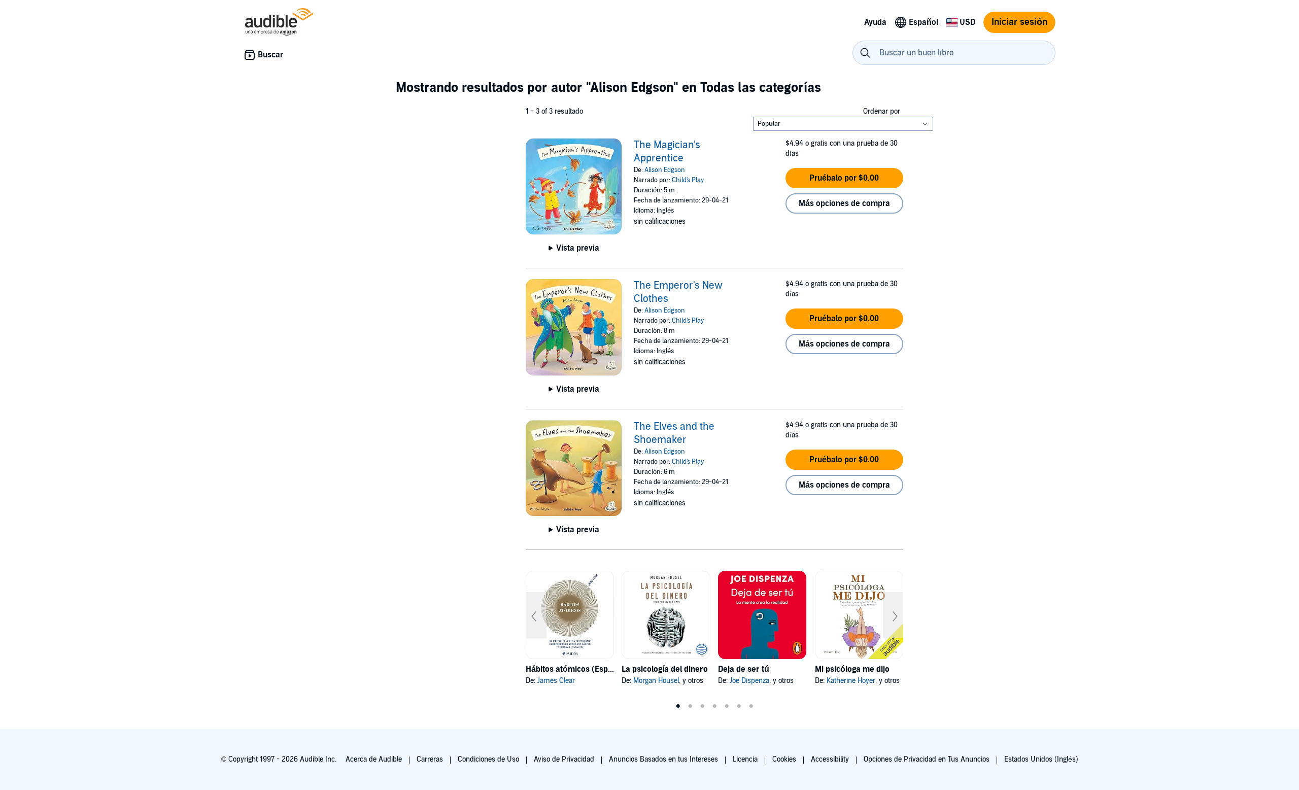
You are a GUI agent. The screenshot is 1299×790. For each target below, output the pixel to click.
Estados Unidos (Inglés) (1041, 759)
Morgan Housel (656, 680)
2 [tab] (690, 706)
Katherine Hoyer (851, 680)
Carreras (430, 759)
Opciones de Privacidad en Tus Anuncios (926, 759)
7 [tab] (751, 706)
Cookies (784, 759)
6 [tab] (739, 706)
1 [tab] (678, 706)
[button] (844, 178)
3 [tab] (702, 706)
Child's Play (688, 180)
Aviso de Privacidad (564, 759)
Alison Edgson (664, 170)
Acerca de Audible (374, 759)
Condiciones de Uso (488, 759)
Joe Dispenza (749, 680)
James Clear (556, 680)
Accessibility (830, 759)
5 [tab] (727, 706)
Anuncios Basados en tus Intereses (663, 759)
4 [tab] (714, 706)
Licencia (745, 759)
